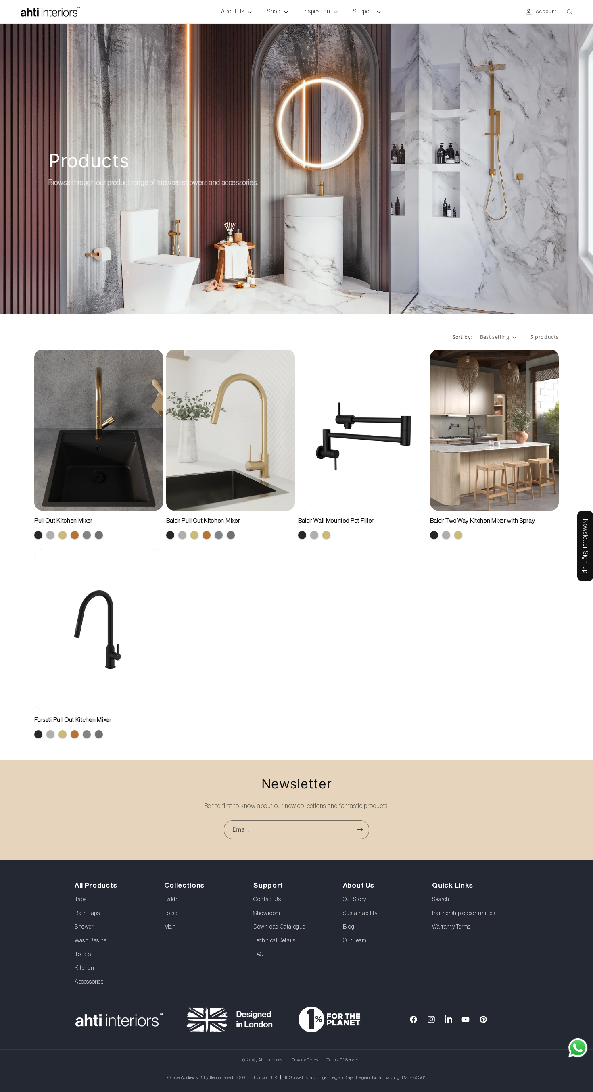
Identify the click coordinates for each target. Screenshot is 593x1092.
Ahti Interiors (270, 1060)
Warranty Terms (451, 927)
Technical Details (274, 941)
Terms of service (342, 1060)
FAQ (258, 955)
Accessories (89, 982)
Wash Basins (91, 941)
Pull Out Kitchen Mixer (63, 521)
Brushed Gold (62, 535)
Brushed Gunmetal (99, 535)
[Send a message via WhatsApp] (578, 1048)
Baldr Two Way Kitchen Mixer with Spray (482, 521)
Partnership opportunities (463, 914)
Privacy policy (305, 1060)
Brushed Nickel (87, 535)
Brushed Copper (75, 535)
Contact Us (267, 900)
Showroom (266, 914)
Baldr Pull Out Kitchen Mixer (203, 521)
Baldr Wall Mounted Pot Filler (336, 521)
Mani (170, 927)
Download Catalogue (279, 927)
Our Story (354, 900)
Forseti (172, 914)
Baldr (170, 900)
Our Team (355, 941)
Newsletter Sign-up (585, 546)
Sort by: (462, 336)
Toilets (83, 955)
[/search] (386, 957)
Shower (84, 927)
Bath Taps (87, 914)
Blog (348, 927)
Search (440, 900)
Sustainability (360, 914)
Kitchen (84, 968)
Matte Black (38, 535)
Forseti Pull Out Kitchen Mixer (73, 720)
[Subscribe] (360, 829)
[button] (232, 11)
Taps (80, 900)
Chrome (50, 535)
